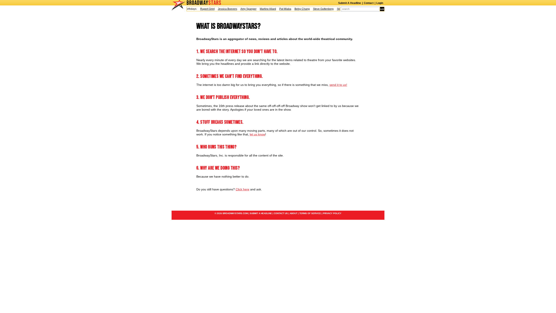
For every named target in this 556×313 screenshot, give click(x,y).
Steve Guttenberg (320, 8)
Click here (242, 189)
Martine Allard (265, 8)
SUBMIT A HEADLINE (261, 213)
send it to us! (338, 85)
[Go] (382, 9)
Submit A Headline (349, 3)
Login (379, 3)
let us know (257, 134)
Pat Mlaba (282, 8)
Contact (369, 3)
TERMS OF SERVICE (310, 213)
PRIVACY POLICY (332, 213)
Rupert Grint (204, 8)
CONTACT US (281, 213)
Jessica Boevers (224, 8)
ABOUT (293, 213)
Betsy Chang (299, 8)
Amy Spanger (245, 8)
